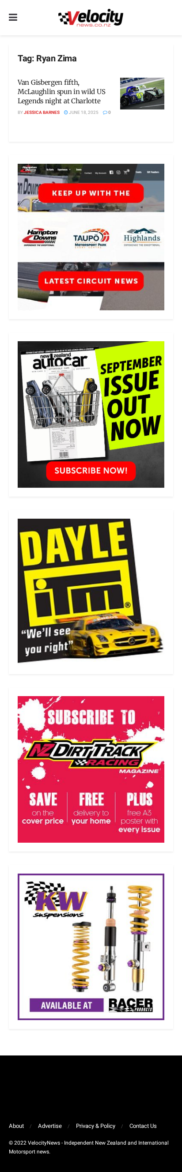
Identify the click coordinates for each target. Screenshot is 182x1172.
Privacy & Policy (95, 1126)
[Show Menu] (13, 17)
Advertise (50, 1126)
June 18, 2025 (83, 112)
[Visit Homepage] (90, 17)
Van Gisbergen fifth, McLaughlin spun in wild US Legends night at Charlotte (61, 91)
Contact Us (143, 1126)
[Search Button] (168, 17)
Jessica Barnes (42, 112)
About (16, 1126)
